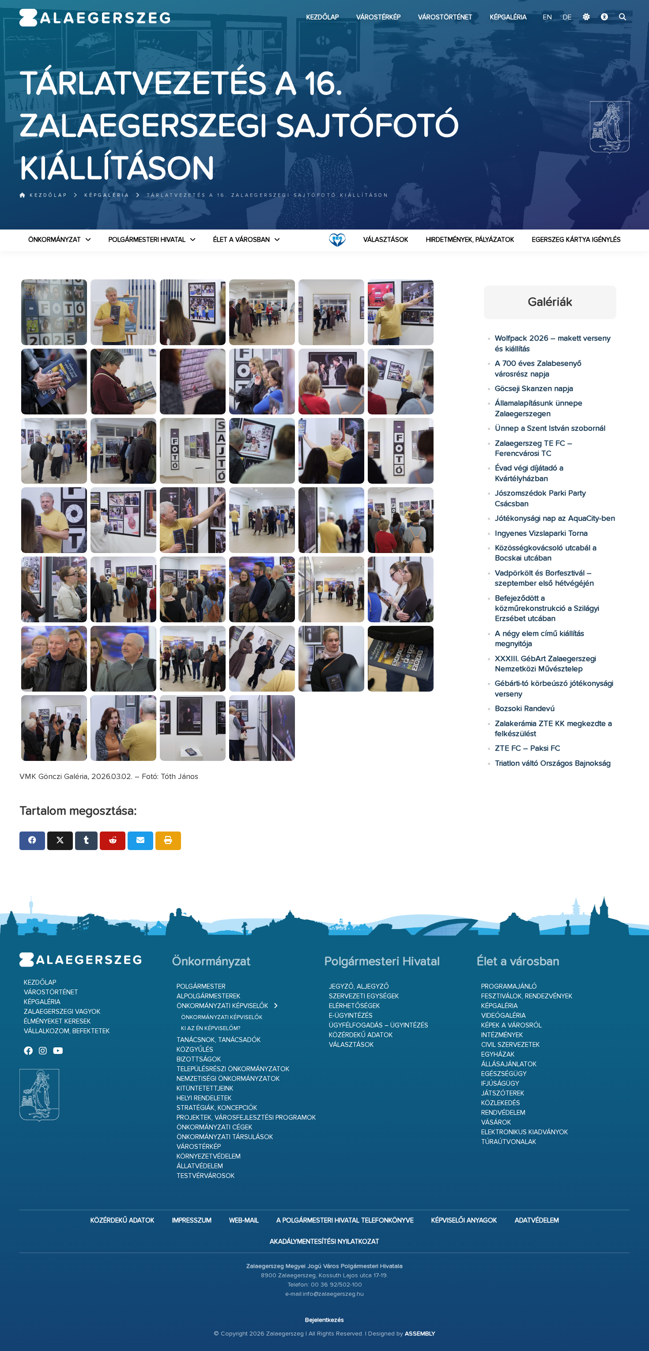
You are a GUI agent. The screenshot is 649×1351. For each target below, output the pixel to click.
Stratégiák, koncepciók (217, 1108)
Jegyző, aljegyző (359, 986)
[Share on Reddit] (112, 841)
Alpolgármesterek (209, 996)
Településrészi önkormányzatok (233, 1069)
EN (547, 17)
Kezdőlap (322, 17)
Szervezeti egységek (364, 996)
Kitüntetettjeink (205, 1088)
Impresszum (191, 1220)
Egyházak (498, 1054)
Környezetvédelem (209, 1156)
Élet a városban (241, 240)
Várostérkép (378, 17)
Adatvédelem (537, 1220)
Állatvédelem (200, 1166)
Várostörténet (445, 17)
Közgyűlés (195, 1049)
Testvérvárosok (206, 1176)
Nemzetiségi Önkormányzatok (228, 1079)
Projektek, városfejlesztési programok (246, 1117)
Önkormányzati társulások (225, 1137)
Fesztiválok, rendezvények (527, 996)
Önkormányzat (54, 240)
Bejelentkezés (324, 1320)
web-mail (244, 1220)
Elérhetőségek (354, 1006)
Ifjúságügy (500, 1083)
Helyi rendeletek (204, 1098)
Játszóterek (502, 1093)
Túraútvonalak (508, 1142)
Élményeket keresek (57, 1021)
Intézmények (502, 1035)
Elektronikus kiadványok (524, 1132)
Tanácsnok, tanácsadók (219, 1040)
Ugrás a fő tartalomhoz (607, 4)
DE (567, 17)
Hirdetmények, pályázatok (470, 240)
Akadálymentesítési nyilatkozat (324, 1241)
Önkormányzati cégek (215, 1127)
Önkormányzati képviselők (222, 1006)
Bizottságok (199, 1059)
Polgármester (201, 986)
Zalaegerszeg (94, 17)
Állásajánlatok (509, 1064)
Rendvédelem (503, 1113)
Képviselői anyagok (464, 1220)
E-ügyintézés (351, 1015)
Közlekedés (500, 1103)
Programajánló (509, 986)
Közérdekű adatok (361, 1035)
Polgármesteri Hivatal (147, 240)
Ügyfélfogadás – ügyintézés (378, 1025)
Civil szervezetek (510, 1045)
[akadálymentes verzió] (604, 17)
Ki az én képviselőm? (210, 1028)
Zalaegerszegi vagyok (62, 1012)
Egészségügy (504, 1074)
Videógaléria (503, 1015)
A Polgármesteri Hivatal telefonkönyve (345, 1220)
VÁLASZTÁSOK (385, 240)
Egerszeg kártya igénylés (576, 240)
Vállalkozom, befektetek (67, 1031)
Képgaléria (508, 17)
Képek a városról (511, 1025)
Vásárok (496, 1122)
